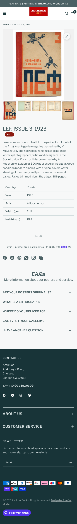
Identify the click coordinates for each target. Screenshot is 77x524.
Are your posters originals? (27, 292)
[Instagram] (34, 258)
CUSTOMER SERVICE (22, 426)
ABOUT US (12, 414)
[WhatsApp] (26, 258)
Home (6, 24)
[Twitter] (15, 395)
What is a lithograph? (21, 302)
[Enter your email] (70, 462)
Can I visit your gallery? (24, 321)
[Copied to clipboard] (41, 258)
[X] (12, 258)
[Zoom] (66, 36)
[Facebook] (5, 258)
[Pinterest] (19, 258)
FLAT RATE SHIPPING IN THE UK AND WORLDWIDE (38, 3)
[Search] (67, 13)
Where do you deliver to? (24, 311)
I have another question (23, 330)
